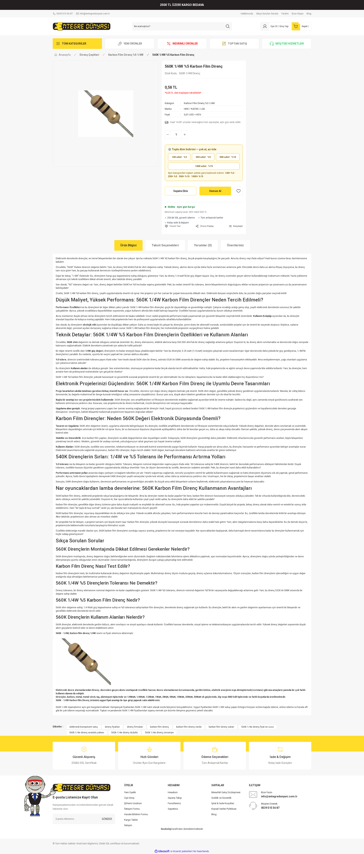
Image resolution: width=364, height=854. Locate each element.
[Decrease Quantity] (168, 134)
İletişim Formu (132, 808)
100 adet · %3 (179, 157)
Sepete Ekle (180, 191)
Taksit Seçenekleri (165, 245)
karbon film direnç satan (221, 727)
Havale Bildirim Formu (136, 814)
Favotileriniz (174, 803)
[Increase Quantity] (184, 134)
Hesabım (173, 792)
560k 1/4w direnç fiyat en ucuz (257, 727)
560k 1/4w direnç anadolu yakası (86, 732)
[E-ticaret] (181, 851)
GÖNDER (107, 818)
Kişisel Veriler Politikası (223, 808)
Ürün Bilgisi (128, 245)
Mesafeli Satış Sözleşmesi (225, 792)
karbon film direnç (159, 727)
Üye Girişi (129, 797)
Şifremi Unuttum (133, 803)
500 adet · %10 (228, 157)
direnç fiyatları (112, 727)
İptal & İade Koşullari (222, 803)
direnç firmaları (135, 727)
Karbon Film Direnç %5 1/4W (199, 103)
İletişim (128, 825)
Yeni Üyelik (130, 792)
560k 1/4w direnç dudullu (124, 732)
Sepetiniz (173, 808)
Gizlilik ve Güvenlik (221, 797)
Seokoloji (166, 829)
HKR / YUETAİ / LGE (194, 108)
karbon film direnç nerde (189, 727)
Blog (214, 814)
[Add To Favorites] (238, 191)
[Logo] (82, 26)
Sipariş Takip (175, 797)
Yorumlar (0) (203, 245)
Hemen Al (215, 191)
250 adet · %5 (203, 157)
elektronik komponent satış (83, 727)
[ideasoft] (162, 851)
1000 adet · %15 (204, 166)
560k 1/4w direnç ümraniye (159, 732)
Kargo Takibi (131, 819)
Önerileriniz (235, 245)
